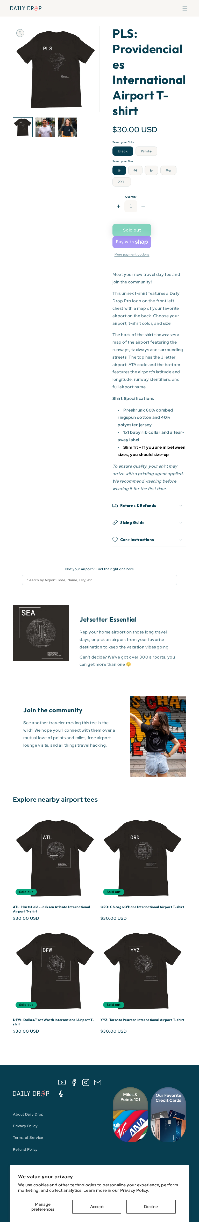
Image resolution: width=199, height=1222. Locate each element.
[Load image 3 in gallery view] (45, 127)
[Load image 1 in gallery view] (23, 127)
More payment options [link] (132, 254)
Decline (151, 1206)
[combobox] (99, 580)
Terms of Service (28, 1137)
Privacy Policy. (135, 1190)
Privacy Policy (25, 1126)
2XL (124, 183)
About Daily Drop (28, 1114)
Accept (97, 1206)
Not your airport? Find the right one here (99, 569)
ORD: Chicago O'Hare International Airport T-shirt (142, 907)
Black (125, 152)
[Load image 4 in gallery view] (67, 127)
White (149, 152)
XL (171, 171)
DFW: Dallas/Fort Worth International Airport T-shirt (53, 1022)
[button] (185, 8)
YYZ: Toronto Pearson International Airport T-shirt (142, 1020)
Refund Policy (25, 1149)
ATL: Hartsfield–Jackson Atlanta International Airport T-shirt (51, 909)
